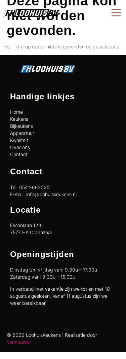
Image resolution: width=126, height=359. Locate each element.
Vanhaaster (19, 342)
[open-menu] (116, 13)
